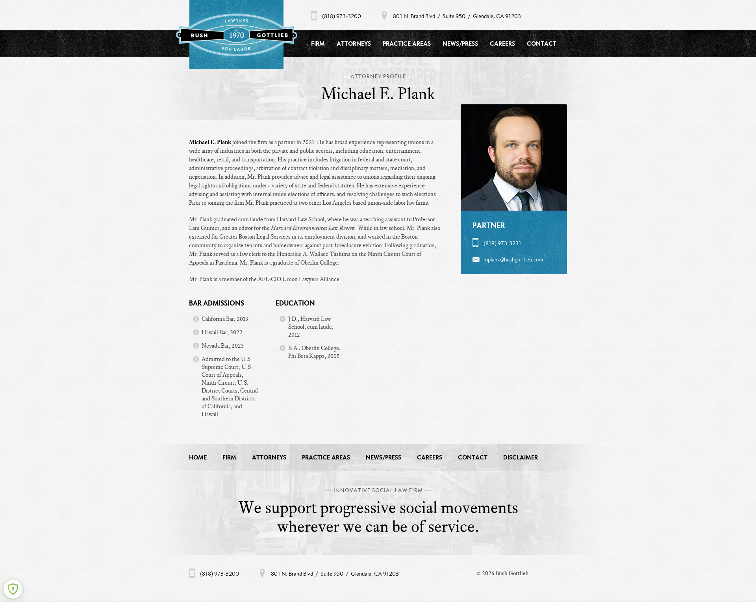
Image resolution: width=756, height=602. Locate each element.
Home (198, 457)
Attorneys (354, 43)
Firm (318, 43)
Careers (502, 43)
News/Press (460, 43)
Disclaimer (520, 457)
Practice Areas (407, 43)
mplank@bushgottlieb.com (513, 259)
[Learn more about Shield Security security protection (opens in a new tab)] (13, 589)
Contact (541, 43)
